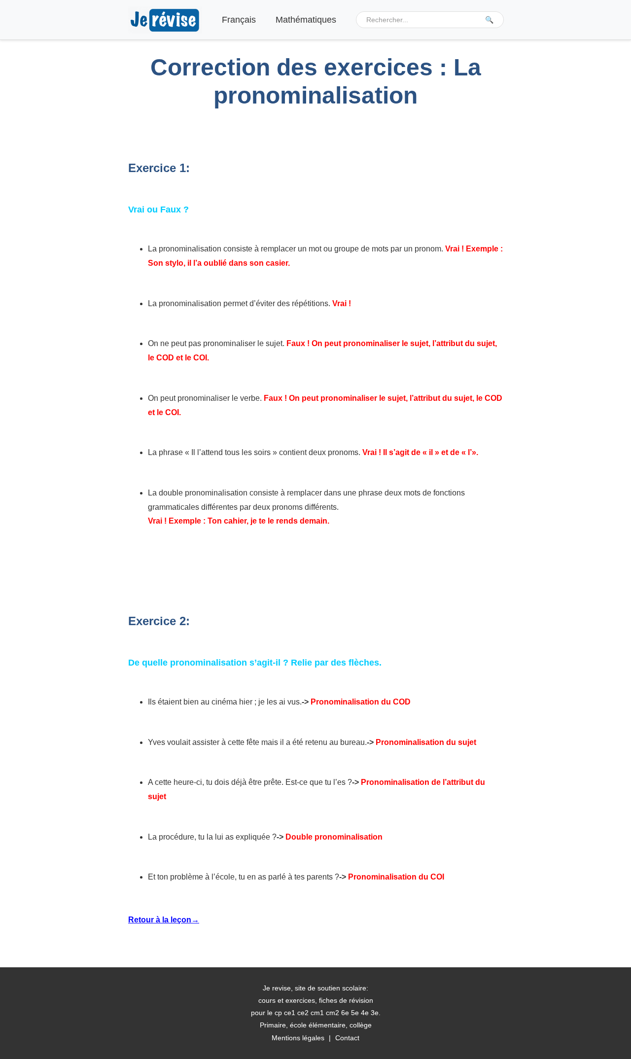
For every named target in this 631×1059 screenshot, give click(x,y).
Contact (347, 1038)
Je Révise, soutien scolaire (165, 20)
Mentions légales (298, 1038)
